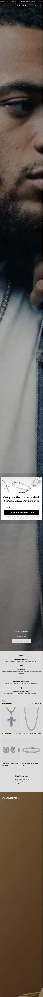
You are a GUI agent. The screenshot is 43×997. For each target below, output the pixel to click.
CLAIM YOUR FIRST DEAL (21, 512)
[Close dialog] (38, 479)
